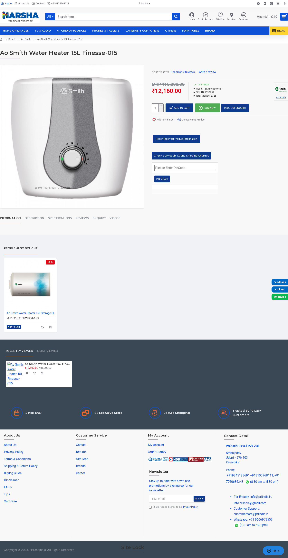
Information (10, 218)
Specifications (60, 218)
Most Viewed (47, 351)
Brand (11, 39)
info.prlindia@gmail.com (250, 503)
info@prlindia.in (260, 497)
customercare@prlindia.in (251, 514)
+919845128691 (238, 475)
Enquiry (99, 218)
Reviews (82, 218)
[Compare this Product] (50, 327)
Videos (115, 218)
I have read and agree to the (175, 507)
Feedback (280, 282)
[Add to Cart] (27, 373)
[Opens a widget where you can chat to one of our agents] (273, 551)
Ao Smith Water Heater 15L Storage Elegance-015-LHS (31, 313)
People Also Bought (21, 248)
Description (34, 218)
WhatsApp (280, 296)
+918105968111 (261, 475)
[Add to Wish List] (42, 327)
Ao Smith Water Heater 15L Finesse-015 (47, 363)
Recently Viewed (19, 351)
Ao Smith (26, 39)
